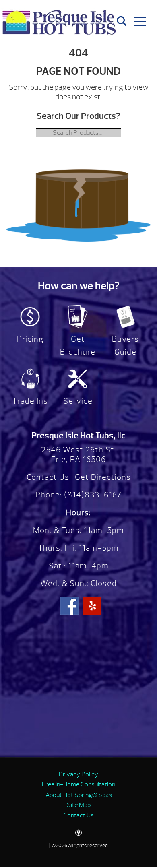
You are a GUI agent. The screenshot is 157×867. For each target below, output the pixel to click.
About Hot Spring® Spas (78, 795)
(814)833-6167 (92, 495)
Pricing (30, 339)
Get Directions (103, 477)
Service (78, 401)
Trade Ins (30, 401)
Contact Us (48, 477)
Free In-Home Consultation (78, 784)
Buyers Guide (125, 345)
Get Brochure (77, 345)
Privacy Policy (78, 774)
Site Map (79, 805)
